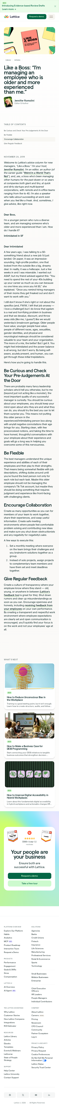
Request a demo (37, 17)
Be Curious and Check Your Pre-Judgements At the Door (26, 131)
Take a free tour (30, 883)
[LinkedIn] (49, 1095)
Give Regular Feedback (13, 143)
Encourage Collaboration (14, 139)
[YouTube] (36, 1095)
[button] (55, 6)
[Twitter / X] (23, 1095)
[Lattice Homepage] (12, 16)
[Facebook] (10, 1095)
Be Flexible (8, 135)
